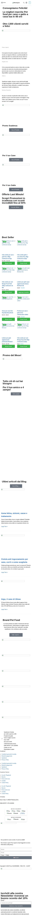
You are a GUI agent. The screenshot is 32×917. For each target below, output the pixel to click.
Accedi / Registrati (6, 775)
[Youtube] (10, 861)
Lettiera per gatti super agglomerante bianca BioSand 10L (23, 283)
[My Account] (26, 3)
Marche (3, 777)
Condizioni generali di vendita (9, 754)
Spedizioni (4, 758)
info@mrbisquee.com (5, 805)
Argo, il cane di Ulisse (11, 599)
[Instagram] (2, 861)
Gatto (7, 855)
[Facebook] (6, 861)
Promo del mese (6, 778)
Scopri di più (8, 263)
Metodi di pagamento (7, 756)
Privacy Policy (5, 759)
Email (2, 900)
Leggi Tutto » (4, 526)
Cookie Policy (5, 782)
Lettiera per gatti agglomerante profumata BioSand (7, 339)
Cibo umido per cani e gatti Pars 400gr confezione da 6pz (8, 256)
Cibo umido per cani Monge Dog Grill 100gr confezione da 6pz (23, 339)
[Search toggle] (24, 2)
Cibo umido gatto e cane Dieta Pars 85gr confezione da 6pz (22, 256)
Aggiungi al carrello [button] (23, 292)
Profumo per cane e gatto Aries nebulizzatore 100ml (22, 312)
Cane (2, 855)
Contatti (3, 780)
